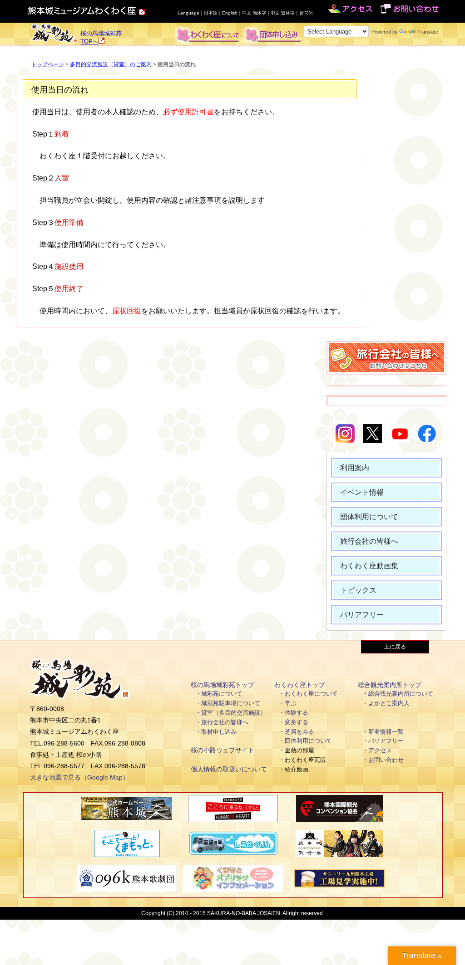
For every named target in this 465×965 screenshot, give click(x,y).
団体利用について (369, 517)
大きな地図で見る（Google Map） (79, 777)
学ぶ (291, 703)
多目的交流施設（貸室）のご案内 (111, 64)
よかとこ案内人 (389, 703)
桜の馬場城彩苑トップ (222, 684)
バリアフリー (362, 615)
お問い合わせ (386, 759)
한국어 (306, 12)
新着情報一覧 (386, 731)
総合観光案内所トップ (389, 684)
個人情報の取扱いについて (229, 769)
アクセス (380, 750)
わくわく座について (311, 693)
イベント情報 (362, 492)
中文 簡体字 (254, 12)
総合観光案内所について (400, 693)
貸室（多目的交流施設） (233, 712)
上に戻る (395, 646)
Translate (427, 31)
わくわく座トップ (299, 684)
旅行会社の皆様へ (369, 541)
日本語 (211, 12)
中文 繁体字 (283, 12)
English (229, 12)
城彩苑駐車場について (230, 703)
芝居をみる (299, 731)
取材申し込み (219, 731)
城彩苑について (221, 693)
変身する (296, 722)
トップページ (47, 64)
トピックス (358, 590)
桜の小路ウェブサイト (222, 750)
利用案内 (354, 468)
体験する (296, 712)
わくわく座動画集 (369, 566)
